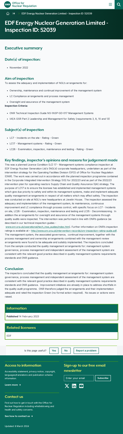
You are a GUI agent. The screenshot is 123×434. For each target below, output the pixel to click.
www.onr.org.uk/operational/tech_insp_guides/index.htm (37, 226)
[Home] (8, 13)
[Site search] (119, 4)
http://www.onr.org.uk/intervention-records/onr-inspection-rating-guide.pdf (74, 230)
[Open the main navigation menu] (110, 4)
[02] (14, 13)
